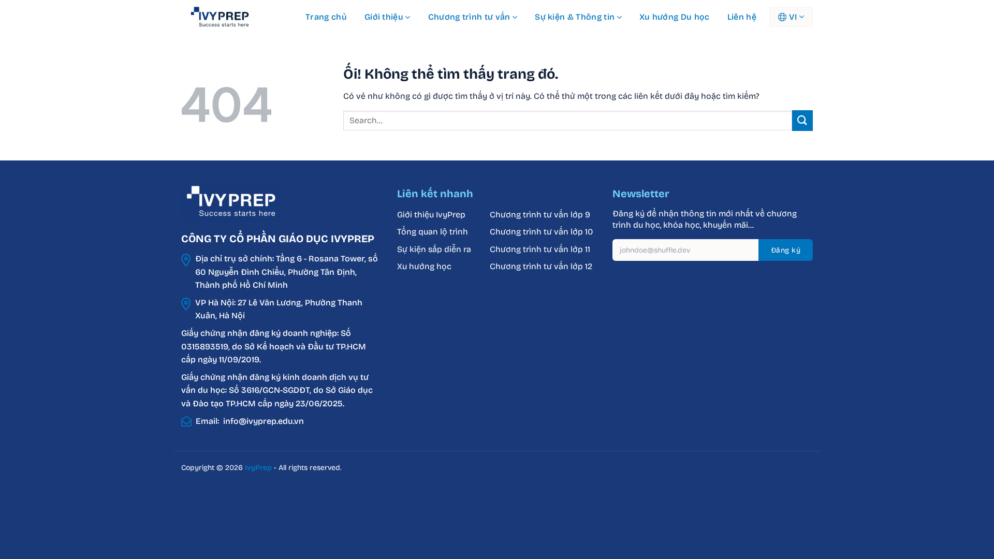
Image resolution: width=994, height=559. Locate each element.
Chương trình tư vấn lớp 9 (541, 214)
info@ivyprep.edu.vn (263, 421)
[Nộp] (802, 120)
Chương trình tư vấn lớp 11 (540, 249)
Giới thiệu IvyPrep (431, 214)
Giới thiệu (383, 17)
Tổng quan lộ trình (432, 232)
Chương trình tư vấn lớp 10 (541, 232)
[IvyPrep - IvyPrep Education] (233, 17)
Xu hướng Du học (674, 17)
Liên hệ (741, 17)
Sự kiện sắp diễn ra (434, 249)
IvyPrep (258, 467)
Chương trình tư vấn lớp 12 (541, 266)
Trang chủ (326, 17)
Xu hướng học (424, 266)
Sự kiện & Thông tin (575, 17)
